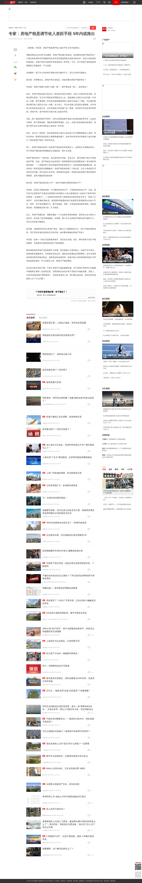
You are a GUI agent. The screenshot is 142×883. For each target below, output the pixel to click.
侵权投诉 (112, 881)
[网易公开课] (91, 2)
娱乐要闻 (106, 299)
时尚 (122, 469)
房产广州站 (91, 297)
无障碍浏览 (33, 2)
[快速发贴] (15, 49)
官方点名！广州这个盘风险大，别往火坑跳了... (117, 74)
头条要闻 (106, 116)
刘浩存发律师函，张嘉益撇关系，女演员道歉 (117, 319)
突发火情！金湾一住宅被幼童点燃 (46, 295)
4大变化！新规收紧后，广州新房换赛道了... (117, 69)
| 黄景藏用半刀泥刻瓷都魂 (113, 439)
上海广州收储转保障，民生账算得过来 (64, 473)
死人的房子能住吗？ (55, 809)
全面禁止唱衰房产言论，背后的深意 (63, 784)
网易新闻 (110, 28)
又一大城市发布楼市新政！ (54, 498)
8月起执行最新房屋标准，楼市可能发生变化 (66, 613)
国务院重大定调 (53, 382)
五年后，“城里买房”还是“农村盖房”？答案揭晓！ (68, 691)
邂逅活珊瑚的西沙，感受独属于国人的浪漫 (117, 509)
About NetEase (49, 881)
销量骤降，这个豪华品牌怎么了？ (58, 848)
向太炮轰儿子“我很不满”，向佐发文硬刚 (116, 335)
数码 (116, 469)
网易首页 (20, 2)
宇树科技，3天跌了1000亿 (111, 378)
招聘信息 (69, 881)
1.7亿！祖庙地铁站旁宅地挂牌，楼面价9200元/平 (117, 65)
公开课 (129, 469)
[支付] (104, 2)
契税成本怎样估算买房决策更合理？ (59, 335)
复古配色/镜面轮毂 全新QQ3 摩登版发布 (116, 416)
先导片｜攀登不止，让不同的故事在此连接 (117, 504)
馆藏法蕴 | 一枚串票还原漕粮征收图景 (59, 588)
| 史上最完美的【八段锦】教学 (114, 444)
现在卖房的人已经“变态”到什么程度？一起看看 (67, 743)
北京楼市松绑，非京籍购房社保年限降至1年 (66, 535)
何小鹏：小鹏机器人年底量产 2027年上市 (116, 373)
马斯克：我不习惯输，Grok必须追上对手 (116, 361)
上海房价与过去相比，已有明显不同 (63, 641)
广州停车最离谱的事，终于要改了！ (51, 292)
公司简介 (57, 881)
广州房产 (106, 40)
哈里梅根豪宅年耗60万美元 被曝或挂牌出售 (62, 551)
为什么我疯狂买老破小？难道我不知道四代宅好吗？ (66, 731)
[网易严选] (98, 2)
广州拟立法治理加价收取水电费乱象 (115, 60)
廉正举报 (106, 881)
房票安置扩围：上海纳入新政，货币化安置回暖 (64, 323)
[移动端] (84, 2)
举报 (94, 38)
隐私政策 (81, 881)
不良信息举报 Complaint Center (94, 881)
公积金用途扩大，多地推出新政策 (61, 485)
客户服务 (75, 881)
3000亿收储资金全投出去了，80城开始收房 (66, 522)
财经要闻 (106, 196)
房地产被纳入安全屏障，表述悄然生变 (64, 417)
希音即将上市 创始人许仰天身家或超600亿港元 (64, 796)
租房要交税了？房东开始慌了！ (57, 429)
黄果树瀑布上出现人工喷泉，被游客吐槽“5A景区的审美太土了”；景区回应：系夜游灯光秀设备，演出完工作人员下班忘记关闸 (69, 824)
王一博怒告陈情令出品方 (111, 331)
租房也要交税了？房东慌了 (54, 370)
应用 (26, 2)
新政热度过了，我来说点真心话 (57, 354)
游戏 (110, 469)
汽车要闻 (106, 389)
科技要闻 (106, 341)
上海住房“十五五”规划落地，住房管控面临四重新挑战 (67, 457)
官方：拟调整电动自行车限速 (55, 666)
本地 (104, 469)
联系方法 (63, 881)
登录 (116, 2)
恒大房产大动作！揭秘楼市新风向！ (63, 653)
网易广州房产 (18, 28)
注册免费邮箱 (124, 2)
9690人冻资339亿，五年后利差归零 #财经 (65, 768)
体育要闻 (106, 245)
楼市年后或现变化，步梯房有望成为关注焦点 (67, 756)
